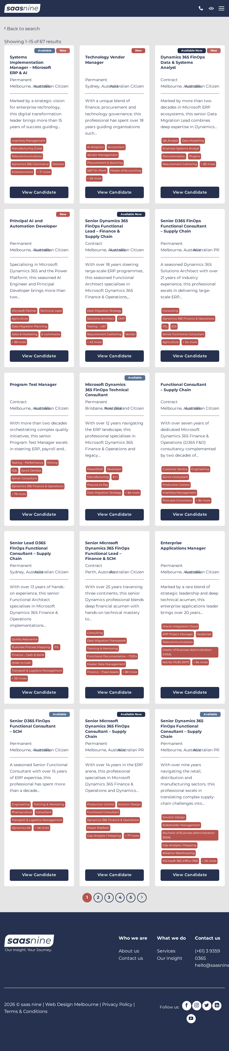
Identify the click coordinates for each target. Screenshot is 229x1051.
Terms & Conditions (25, 1011)
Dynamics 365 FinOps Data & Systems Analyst (183, 62)
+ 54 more (190, 342)
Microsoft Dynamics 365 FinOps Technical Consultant (106, 389)
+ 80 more (130, 672)
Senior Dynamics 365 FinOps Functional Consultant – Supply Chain (182, 728)
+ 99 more (19, 342)
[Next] (142, 897)
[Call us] (201, 8)
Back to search (23, 28)
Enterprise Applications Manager (183, 545)
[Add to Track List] (63, 58)
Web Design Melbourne (72, 1004)
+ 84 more (132, 492)
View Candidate (39, 192)
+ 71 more (44, 172)
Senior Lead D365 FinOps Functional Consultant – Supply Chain (30, 550)
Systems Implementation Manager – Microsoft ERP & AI (30, 65)
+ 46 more (42, 828)
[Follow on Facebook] (186, 1005)
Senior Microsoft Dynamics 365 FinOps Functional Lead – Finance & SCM (107, 550)
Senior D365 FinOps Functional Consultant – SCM (33, 726)
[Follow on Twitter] (206, 1005)
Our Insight (169, 958)
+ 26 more (94, 178)
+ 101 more (19, 678)
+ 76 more (19, 494)
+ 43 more (94, 342)
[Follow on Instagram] (196, 1005)
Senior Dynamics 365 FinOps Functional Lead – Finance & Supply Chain (106, 228)
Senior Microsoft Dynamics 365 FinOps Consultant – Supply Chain (107, 728)
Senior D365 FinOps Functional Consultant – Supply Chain (183, 226)
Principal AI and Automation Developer (33, 223)
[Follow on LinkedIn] (216, 1005)
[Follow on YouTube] (191, 1019)
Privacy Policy (117, 1004)
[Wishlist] (211, 8)
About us (129, 951)
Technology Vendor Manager (105, 60)
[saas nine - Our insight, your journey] (22, 8)
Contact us (131, 958)
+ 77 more (132, 835)
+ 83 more (208, 164)
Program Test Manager (33, 384)
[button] (221, 8)
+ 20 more (209, 861)
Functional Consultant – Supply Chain (183, 387)
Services (166, 951)
